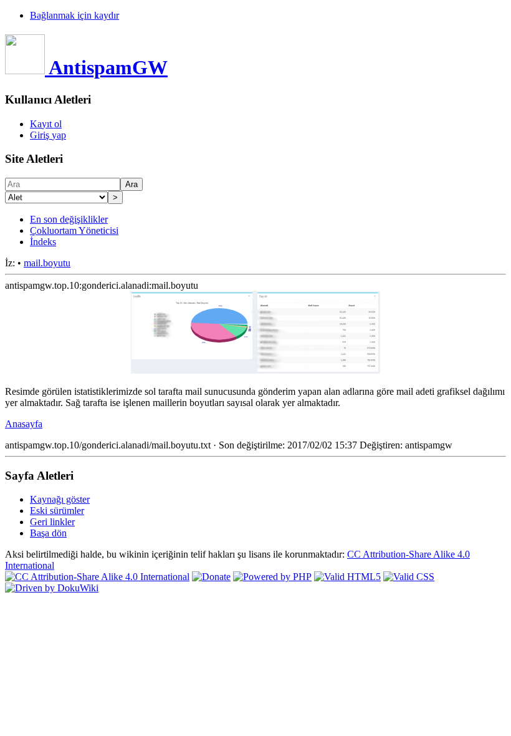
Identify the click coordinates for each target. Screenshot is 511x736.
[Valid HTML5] (347, 576)
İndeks (43, 241)
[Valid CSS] (408, 576)
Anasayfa (23, 424)
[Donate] (211, 576)
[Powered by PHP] (272, 576)
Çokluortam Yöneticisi (74, 230)
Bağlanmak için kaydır (74, 15)
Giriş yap (48, 135)
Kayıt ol (46, 124)
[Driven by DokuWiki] (51, 588)
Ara (131, 184)
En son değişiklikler (69, 219)
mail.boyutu (47, 263)
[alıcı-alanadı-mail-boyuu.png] (255, 370)
